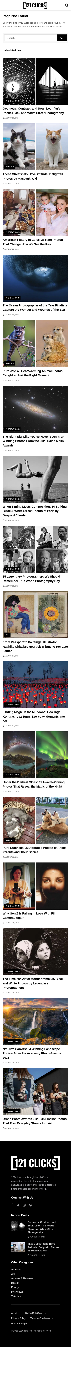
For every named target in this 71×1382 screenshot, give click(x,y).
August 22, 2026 (11, 183)
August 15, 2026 (11, 993)
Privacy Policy (18, 1318)
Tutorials (16, 1296)
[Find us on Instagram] (24, 1205)
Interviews (17, 1291)
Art (7, 635)
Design (15, 1282)
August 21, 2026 (11, 380)
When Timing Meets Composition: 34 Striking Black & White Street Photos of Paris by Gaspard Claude (35, 511)
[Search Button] (66, 5)
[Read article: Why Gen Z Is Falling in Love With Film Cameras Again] (35, 886)
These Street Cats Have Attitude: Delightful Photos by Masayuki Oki (43, 1247)
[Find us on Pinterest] (30, 1205)
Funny (15, 1287)
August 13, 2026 (11, 1128)
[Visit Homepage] (35, 5)
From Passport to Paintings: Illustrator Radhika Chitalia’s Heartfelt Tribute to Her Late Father (35, 646)
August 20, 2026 (11, 520)
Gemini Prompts (19, 1323)
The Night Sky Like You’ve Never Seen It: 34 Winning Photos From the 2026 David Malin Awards (33, 441)
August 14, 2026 (11, 1063)
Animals (10, 167)
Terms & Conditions (40, 1318)
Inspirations (12, 101)
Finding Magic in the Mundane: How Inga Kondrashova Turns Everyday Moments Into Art (34, 716)
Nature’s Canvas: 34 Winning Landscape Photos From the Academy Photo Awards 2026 (32, 1053)
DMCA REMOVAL (34, 1313)
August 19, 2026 (11, 586)
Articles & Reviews (22, 1278)
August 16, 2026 (11, 857)
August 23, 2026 (11, 118)
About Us (16, 1313)
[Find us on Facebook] (12, 1205)
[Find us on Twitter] (17, 1205)
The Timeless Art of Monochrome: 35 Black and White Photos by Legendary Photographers (33, 983)
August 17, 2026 (11, 656)
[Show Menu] (4, 5)
